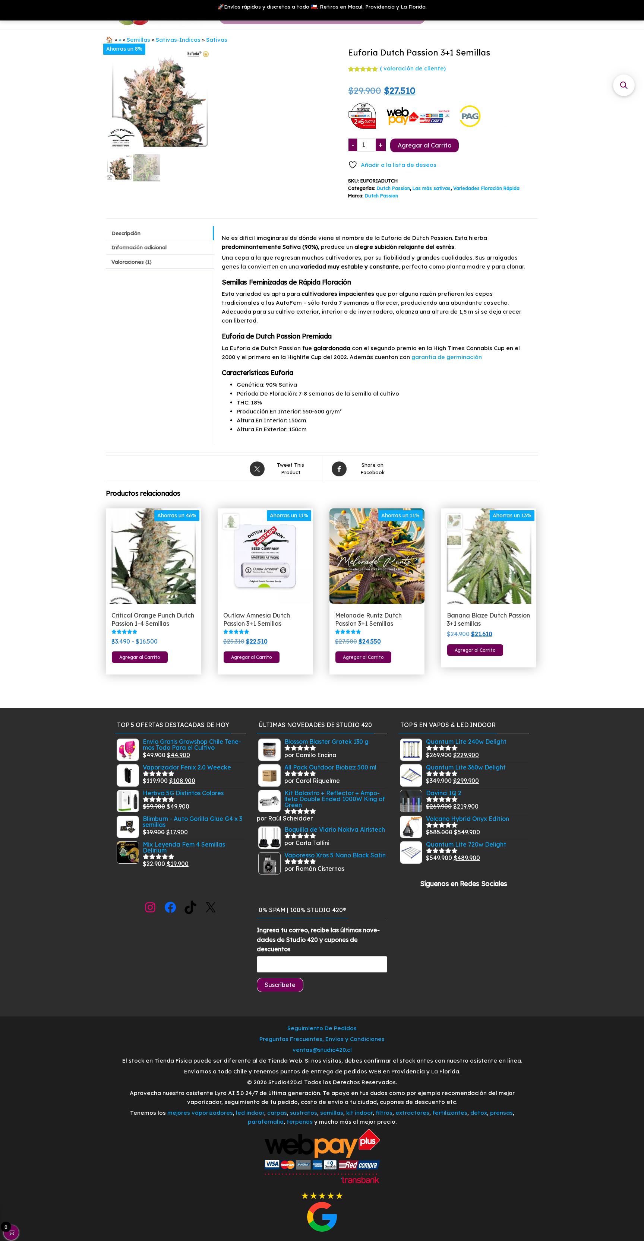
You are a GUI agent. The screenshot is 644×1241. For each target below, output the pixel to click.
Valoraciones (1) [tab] (131, 261)
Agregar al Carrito (424, 145)
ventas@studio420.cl (322, 1049)
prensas (501, 1112)
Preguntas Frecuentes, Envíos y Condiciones (322, 1038)
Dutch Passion (393, 188)
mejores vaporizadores (200, 1112)
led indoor (250, 1112)
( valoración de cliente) (413, 68)
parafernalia (266, 1121)
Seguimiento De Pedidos (322, 1028)
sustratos (303, 1112)
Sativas (216, 39)
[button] (624, 85)
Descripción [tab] (126, 233)
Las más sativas (432, 188)
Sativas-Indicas (178, 39)
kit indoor (359, 1112)
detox (478, 1112)
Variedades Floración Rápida (486, 188)
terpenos (299, 1121)
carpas (277, 1112)
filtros (384, 1112)
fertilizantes (449, 1112)
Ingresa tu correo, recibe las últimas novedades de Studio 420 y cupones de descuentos (318, 939)
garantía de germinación (446, 357)
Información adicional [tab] (139, 247)
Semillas (138, 39)
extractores (412, 1112)
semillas (331, 1112)
